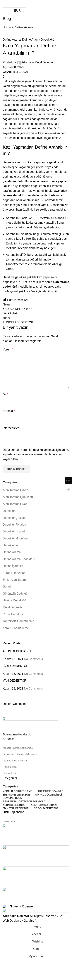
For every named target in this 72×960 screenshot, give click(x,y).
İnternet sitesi (11, 428)
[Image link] (30, 724)
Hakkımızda (10, 766)
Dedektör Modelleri (15, 538)
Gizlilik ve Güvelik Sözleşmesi (20, 754)
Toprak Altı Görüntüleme (18, 621)
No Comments (33, 659)
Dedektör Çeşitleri (14, 517)
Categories (10, 786)
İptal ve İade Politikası (15, 760)
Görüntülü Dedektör (15, 593)
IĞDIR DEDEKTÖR (15, 665)
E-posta (9, 410)
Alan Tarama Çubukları (18, 497)
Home (7, 27)
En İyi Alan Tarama (15, 579)
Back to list (10, 313)
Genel (7, 586)
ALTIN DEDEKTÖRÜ (17, 651)
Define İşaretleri (13, 565)
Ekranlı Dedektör (14, 572)
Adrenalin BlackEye (19, 218)
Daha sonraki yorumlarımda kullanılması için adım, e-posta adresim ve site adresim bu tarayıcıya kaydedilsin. (36, 454)
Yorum (8, 349)
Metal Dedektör (13, 607)
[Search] (67, 11)
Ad (5, 393)
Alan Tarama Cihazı (16, 490)
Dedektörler (10, 545)
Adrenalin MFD (16, 254)
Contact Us (9, 773)
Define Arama (23, 27)
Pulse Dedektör (13, 614)
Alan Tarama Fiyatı (15, 504)
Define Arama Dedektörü (38, 39)
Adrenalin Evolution (19, 234)
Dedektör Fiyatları (14, 524)
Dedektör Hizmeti (14, 531)
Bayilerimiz (9, 821)
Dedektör (9, 510)
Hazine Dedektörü (15, 600)
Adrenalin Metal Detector (37, 62)
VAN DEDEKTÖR (14, 680)
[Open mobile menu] (4, 3)
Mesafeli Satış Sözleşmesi (18, 747)
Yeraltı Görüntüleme (16, 628)
